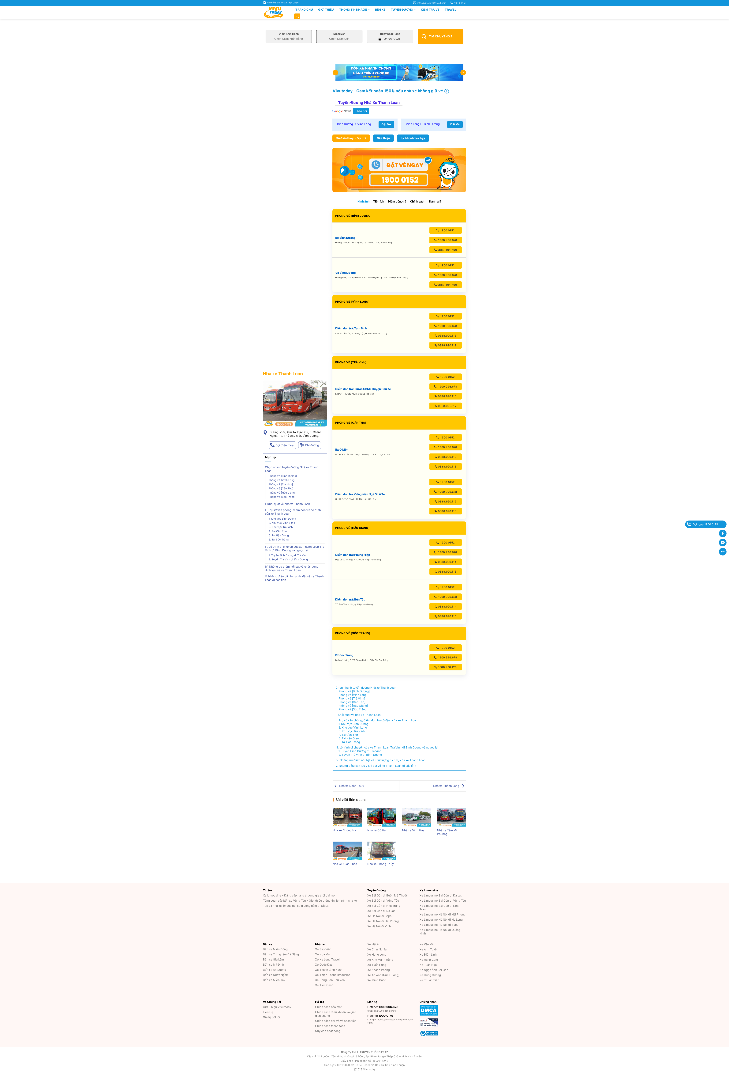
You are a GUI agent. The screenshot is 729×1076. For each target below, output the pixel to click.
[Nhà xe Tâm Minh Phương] (451, 817)
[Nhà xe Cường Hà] (347, 817)
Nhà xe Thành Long (446, 786)
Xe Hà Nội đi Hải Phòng (383, 921)
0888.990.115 (447, 571)
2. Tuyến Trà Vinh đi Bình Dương (288, 559)
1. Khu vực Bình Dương (282, 518)
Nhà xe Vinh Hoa (413, 830)
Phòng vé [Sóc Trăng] (282, 496)
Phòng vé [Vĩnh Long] (282, 480)
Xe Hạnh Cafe (429, 959)
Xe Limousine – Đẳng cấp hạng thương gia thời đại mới (299, 895)
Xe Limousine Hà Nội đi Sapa (439, 924)
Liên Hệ (268, 1012)
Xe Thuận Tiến (429, 980)
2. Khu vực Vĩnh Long (282, 522)
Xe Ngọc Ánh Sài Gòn (434, 970)
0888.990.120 (447, 667)
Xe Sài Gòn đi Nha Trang (383, 905)
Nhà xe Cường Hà (344, 830)
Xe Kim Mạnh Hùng (380, 959)
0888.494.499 (447, 249)
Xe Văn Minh (428, 944)
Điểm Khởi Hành (289, 33)
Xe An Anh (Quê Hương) (383, 975)
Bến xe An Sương (274, 970)
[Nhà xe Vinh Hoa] (416, 817)
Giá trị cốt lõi (271, 1017)
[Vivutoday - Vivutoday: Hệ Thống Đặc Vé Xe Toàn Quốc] (275, 12)
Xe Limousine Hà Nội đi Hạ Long (441, 919)
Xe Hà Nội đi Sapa (379, 916)
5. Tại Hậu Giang (279, 535)
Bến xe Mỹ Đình (273, 964)
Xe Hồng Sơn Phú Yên (330, 980)
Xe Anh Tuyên (429, 949)
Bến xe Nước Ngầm (276, 975)
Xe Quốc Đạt (323, 964)
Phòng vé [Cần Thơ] (281, 488)
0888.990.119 (447, 345)
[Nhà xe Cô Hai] (381, 817)
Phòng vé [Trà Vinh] (281, 484)
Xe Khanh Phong (378, 970)
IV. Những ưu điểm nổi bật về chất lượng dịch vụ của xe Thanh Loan (291, 568)
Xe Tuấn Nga (428, 965)
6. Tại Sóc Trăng (279, 539)
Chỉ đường (312, 445)
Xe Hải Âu (373, 944)
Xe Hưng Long (376, 954)
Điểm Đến (339, 33)
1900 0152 (447, 230)
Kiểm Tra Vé (430, 9)
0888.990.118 (447, 335)
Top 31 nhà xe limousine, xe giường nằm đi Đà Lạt (296, 905)
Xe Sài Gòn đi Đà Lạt (381, 911)
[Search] (297, 16)
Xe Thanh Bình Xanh (328, 970)
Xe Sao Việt (323, 949)
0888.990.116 (447, 396)
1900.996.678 (447, 240)
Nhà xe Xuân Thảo (345, 864)
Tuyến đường (402, 9)
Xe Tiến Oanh (324, 985)
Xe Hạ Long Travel (327, 959)
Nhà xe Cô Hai (376, 830)
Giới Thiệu (326, 9)
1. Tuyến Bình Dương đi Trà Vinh (288, 555)
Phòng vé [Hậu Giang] (282, 492)
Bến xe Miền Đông (275, 949)
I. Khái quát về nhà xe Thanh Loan (288, 504)
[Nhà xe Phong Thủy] (381, 851)
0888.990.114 (447, 561)
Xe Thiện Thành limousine (332, 975)
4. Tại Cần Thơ (278, 531)
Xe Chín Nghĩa (377, 949)
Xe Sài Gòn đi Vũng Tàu (383, 900)
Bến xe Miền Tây (274, 980)
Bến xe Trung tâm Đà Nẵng (281, 954)
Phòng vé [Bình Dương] (283, 475)
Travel (450, 9)
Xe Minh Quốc (376, 980)
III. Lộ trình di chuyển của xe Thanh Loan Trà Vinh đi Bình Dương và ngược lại (294, 548)
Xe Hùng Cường (430, 975)
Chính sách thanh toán (330, 1026)
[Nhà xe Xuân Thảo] (347, 851)
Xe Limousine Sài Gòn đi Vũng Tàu (443, 900)
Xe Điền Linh (428, 954)
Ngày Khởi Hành (390, 33)
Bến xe (380, 9)
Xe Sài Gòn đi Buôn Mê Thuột (387, 895)
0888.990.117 (447, 405)
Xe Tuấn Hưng (376, 965)
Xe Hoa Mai (322, 954)
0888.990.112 (447, 456)
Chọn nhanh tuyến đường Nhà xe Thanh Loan (291, 469)
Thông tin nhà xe (353, 9)
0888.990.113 (447, 466)
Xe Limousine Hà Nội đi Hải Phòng (442, 914)
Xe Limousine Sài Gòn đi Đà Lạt (441, 895)
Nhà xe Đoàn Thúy (351, 786)
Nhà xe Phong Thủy (380, 864)
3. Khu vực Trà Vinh (281, 527)
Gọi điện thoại (284, 445)
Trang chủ (304, 9)
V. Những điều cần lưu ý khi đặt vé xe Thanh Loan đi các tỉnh (294, 578)
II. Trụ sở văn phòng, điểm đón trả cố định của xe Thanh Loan (293, 511)
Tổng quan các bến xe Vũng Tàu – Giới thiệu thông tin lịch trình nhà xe (310, 900)
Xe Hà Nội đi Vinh (379, 926)
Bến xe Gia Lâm (273, 959)
